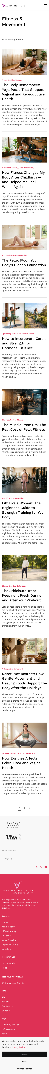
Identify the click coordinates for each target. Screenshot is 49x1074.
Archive (6, 1001)
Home (5, 922)
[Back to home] (13, 5)
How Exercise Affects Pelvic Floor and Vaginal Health (21, 763)
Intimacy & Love (10, 944)
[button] (45, 5)
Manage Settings (24, 1069)
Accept (24, 1054)
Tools (4, 1033)
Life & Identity (9, 931)
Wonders (6, 949)
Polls (4, 968)
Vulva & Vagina (9, 940)
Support (6, 1010)
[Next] (29, 808)
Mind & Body (8, 926)
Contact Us (7, 1006)
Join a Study (8, 963)
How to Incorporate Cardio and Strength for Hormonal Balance (24, 343)
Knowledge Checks (14, 983)
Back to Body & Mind (12, 39)
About (5, 997)
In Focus (6, 935)
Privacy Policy (18, 1047)
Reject (24, 1061)
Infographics (8, 1029)
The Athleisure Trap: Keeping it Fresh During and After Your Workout (21, 595)
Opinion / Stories (10, 1024)
